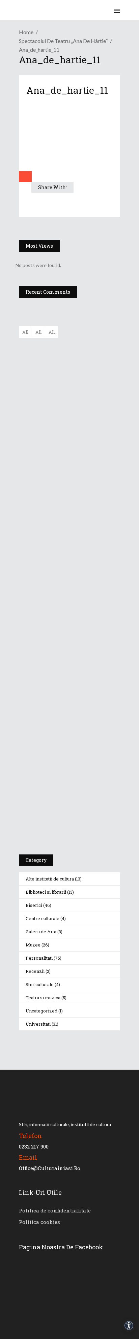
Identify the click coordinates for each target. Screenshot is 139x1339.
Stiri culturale (40, 984)
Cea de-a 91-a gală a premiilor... (89, 481)
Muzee (33, 945)
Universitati (38, 1024)
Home (26, 32)
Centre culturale (42, 918)
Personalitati (39, 958)
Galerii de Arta (41, 932)
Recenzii (35, 971)
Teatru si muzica (43, 998)
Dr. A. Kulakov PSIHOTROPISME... (88, 447)
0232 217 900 (34, 1146)
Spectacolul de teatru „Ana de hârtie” (63, 41)
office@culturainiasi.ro (49, 1168)
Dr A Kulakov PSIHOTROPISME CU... (87, 417)
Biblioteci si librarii (46, 892)
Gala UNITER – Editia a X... (85, 380)
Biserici (34, 905)
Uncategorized (41, 1011)
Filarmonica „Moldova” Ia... (83, 347)
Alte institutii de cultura (50, 879)
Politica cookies (39, 1222)
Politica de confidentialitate (55, 1210)
